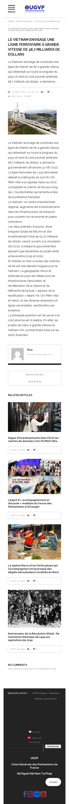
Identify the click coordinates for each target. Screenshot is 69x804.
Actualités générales (47, 21)
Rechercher (34, 742)
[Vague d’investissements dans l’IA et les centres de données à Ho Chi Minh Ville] (34, 417)
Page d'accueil (24, 21)
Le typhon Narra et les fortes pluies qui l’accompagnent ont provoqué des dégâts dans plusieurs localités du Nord (33, 568)
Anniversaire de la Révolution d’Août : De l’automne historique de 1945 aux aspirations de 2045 (33, 637)
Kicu (30, 349)
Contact (53, 782)
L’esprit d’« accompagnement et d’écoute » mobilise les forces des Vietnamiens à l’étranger (30, 503)
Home (11, 21)
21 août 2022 (18, 92)
